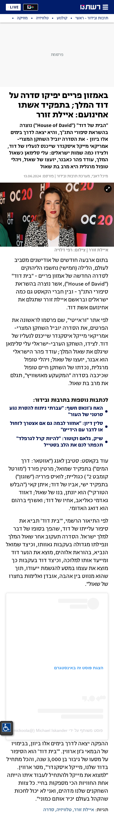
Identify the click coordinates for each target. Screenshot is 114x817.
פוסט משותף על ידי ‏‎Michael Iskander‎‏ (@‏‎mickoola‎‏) (57, 730)
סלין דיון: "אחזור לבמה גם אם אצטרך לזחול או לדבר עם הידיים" (56, 426)
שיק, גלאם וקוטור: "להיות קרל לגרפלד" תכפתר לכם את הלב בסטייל (59, 442)
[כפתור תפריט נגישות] (6, 727)
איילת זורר (84, 810)
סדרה (48, 810)
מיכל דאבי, (99, 176)
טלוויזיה (64, 810)
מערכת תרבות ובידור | (72, 176)
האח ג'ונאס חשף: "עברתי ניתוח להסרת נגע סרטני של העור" (56, 411)
